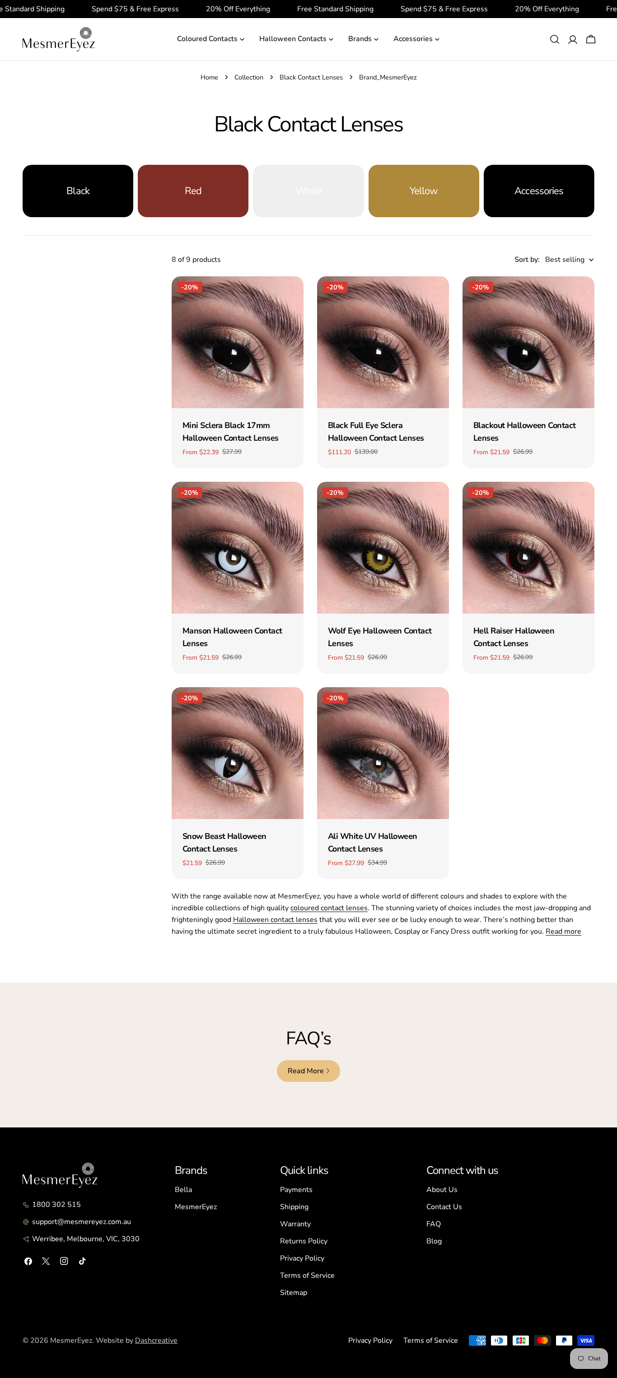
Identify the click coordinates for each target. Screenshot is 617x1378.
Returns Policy (303, 1241)
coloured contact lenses (329, 908)
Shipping (294, 1207)
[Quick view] (290, 296)
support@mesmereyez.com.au (81, 1222)
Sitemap (293, 1293)
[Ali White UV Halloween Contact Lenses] (383, 753)
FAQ (433, 1224)
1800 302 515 (56, 1205)
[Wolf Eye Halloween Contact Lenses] (383, 548)
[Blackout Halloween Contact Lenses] (528, 342)
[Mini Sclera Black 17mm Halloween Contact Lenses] (238, 342)
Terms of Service (307, 1275)
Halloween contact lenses (275, 920)
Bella (183, 1190)
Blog (434, 1241)
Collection (248, 77)
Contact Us (444, 1207)
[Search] (555, 39)
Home (209, 77)
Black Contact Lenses (311, 77)
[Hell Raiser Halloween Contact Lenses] (528, 548)
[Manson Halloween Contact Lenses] (238, 548)
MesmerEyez (196, 1207)
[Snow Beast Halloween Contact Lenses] (238, 753)
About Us (442, 1190)
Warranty (295, 1224)
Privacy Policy (302, 1258)
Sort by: (527, 260)
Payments (296, 1190)
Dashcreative (156, 1340)
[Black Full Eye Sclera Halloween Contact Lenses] (383, 342)
